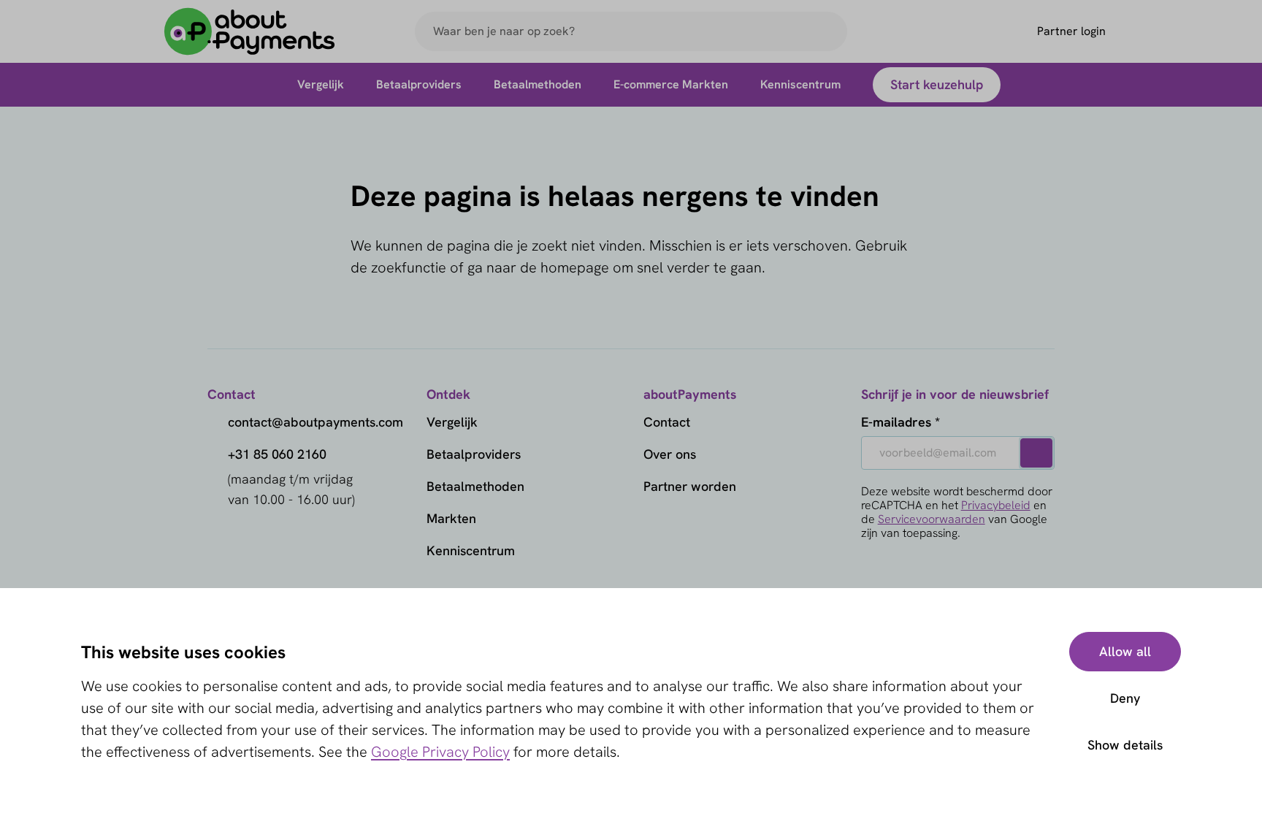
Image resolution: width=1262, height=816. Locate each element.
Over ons (669, 454)
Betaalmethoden (475, 486)
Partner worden (689, 486)
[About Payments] (249, 31)
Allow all (1125, 651)
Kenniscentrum (471, 550)
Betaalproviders (474, 454)
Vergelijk (452, 421)
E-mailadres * (900, 421)
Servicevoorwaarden (931, 519)
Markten (451, 518)
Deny (1125, 698)
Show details (1125, 744)
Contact (666, 421)
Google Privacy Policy (440, 751)
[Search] (829, 31)
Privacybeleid (995, 505)
